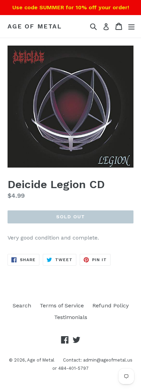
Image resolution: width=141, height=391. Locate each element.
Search (22, 305)
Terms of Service (62, 305)
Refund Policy (110, 305)
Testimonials (70, 317)
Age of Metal (35, 26)
